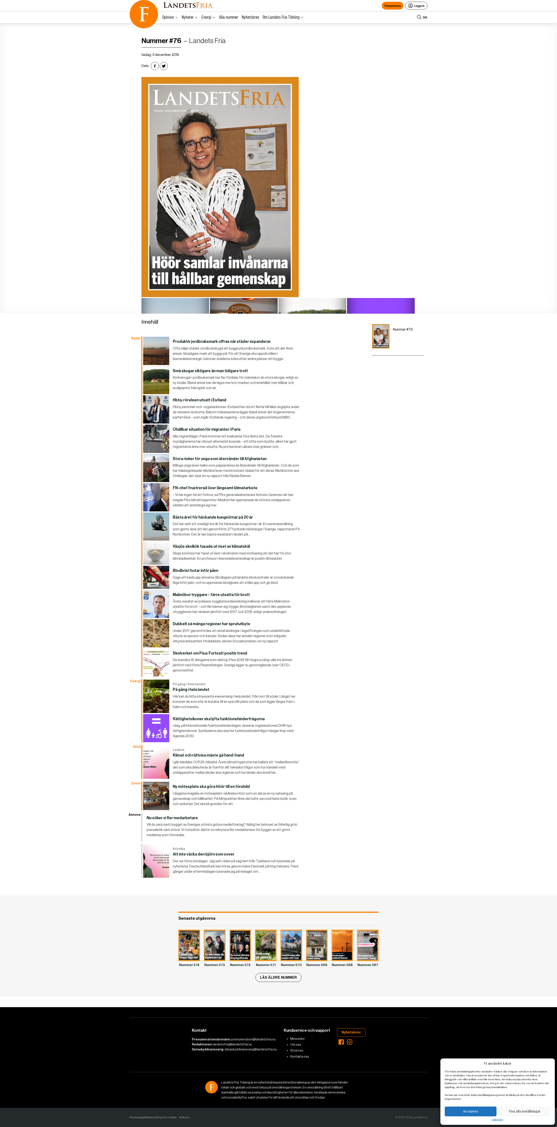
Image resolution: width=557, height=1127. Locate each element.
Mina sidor (297, 1038)
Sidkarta (184, 1117)
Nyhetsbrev (250, 17)
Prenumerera (392, 5)
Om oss (295, 1044)
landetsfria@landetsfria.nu (232, 1044)
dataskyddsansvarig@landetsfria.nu (251, 1049)
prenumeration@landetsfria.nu (253, 1039)
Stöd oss (296, 1050)
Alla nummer (228, 17)
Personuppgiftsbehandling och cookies (152, 1117)
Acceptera (470, 1111)
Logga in (419, 5)
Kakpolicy (497, 1120)
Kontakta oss (299, 1056)
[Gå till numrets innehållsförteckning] (380, 336)
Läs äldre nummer (278, 977)
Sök (425, 17)
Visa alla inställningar (524, 1111)
